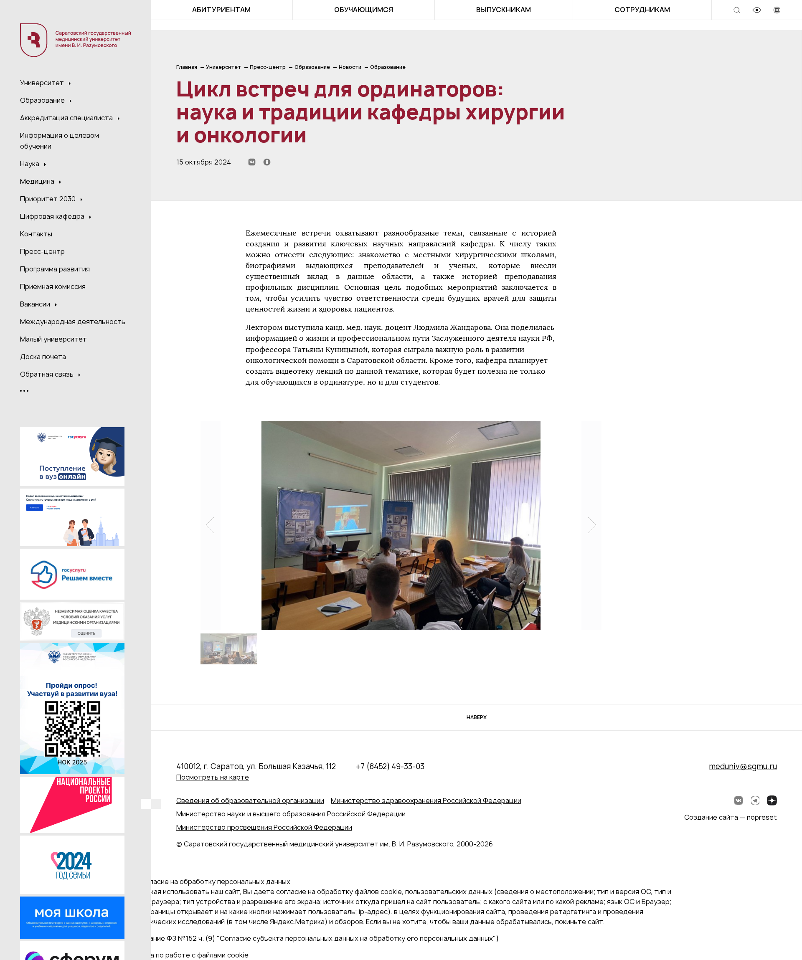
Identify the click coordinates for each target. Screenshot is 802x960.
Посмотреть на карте (212, 777)
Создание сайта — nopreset (730, 817)
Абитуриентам (221, 9)
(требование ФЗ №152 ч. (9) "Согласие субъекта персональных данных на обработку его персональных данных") (310, 938)
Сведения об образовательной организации (250, 800)
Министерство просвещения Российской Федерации (264, 827)
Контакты (36, 233)
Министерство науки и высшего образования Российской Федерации (291, 813)
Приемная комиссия (53, 286)
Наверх (477, 717)
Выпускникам (503, 9)
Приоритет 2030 (48, 198)
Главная (186, 67)
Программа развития (55, 269)
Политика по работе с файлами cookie (185, 955)
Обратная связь (47, 374)
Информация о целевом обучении (59, 141)
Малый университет (53, 339)
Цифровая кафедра (53, 216)
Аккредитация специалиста (67, 117)
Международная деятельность (72, 321)
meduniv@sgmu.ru (743, 766)
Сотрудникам (642, 9)
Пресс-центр (42, 251)
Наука (30, 163)
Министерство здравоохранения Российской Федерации (426, 800)
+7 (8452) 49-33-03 (390, 766)
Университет (43, 82)
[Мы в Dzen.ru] (772, 800)
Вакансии (36, 304)
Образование (43, 100)
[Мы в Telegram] (755, 800)
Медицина (38, 181)
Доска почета (43, 356)
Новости (350, 67)
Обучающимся (363, 9)
